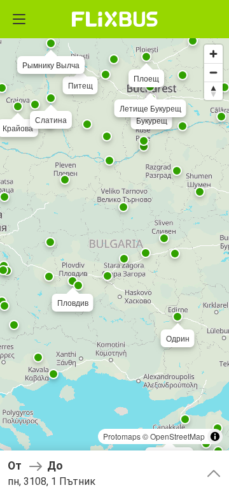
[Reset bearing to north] (213, 91)
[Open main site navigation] (19, 19)
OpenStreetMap (177, 436)
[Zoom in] (213, 54)
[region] (114, 248)
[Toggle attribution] (215, 436)
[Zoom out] (213, 72)
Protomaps (122, 436)
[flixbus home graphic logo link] (115, 19)
